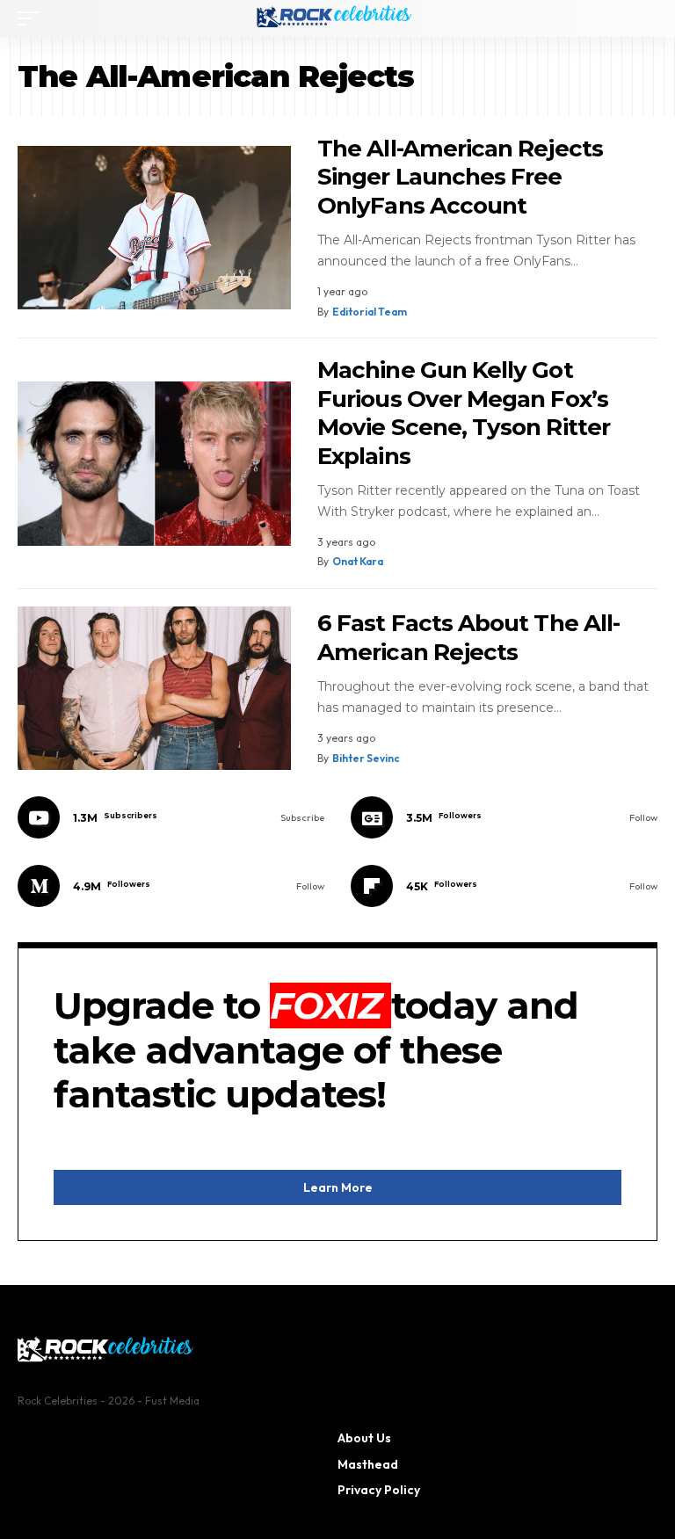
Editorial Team (369, 311)
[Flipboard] (504, 886)
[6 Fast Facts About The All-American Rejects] (154, 688)
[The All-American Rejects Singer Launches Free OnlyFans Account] (154, 228)
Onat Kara (357, 561)
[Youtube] (171, 817)
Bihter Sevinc (366, 758)
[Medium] (171, 886)
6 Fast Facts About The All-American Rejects (468, 637)
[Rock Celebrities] (337, 18)
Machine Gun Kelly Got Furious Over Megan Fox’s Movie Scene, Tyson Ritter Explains (463, 413)
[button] (32, 18)
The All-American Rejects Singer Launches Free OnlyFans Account (460, 177)
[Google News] (504, 817)
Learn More (338, 1187)
